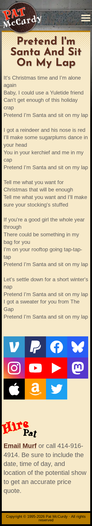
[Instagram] (14, 368)
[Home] (21, 18)
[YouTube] (35, 368)
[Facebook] (56, 346)
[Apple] (14, 389)
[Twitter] (56, 389)
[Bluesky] (77, 346)
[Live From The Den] (56, 368)
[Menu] (85, 18)
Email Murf (20, 445)
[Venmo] (14, 346)
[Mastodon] (77, 368)
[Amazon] (35, 389)
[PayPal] (35, 346)
